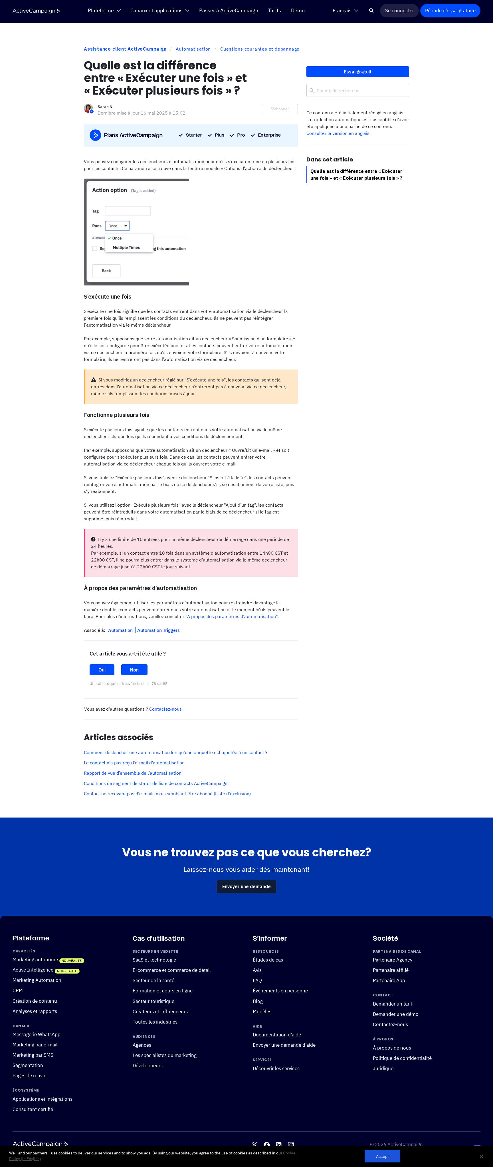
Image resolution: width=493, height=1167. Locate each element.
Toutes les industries (155, 1021)
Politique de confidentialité (402, 1058)
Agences (142, 1045)
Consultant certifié (33, 1109)
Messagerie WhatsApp (36, 1034)
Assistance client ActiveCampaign (125, 49)
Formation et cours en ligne (163, 991)
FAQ (257, 980)
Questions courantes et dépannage (260, 49)
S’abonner (280, 108)
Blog (258, 1001)
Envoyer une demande (246, 886)
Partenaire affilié (391, 970)
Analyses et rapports (35, 1011)
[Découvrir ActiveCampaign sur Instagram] (290, 1144)
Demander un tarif (392, 1004)
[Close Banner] (481, 1156)
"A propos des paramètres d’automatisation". (232, 616)
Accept (382, 1156)
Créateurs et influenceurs (160, 1011)
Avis (257, 970)
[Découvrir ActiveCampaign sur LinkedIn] (278, 1144)
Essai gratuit (358, 72)
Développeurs (148, 1065)
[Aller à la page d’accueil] (36, 11)
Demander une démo (396, 1014)
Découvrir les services (276, 1068)
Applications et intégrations (42, 1099)
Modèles (262, 1011)
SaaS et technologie (154, 960)
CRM (18, 990)
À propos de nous (392, 1048)
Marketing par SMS (33, 1055)
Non (134, 670)
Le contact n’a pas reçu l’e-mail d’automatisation (134, 763)
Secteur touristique (153, 1001)
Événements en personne (280, 991)
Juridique (383, 1068)
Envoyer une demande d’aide (284, 1045)
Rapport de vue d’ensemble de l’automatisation (132, 773)
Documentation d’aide (277, 1035)
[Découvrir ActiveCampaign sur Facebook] (266, 1144)
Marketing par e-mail (35, 1045)
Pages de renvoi (30, 1075)
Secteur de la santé (153, 980)
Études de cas (268, 960)
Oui (102, 670)
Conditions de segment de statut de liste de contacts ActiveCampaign (155, 783)
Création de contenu (35, 1001)
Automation (121, 630)
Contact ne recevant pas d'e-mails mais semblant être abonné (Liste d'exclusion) (167, 793)
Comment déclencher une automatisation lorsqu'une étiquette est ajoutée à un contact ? (176, 752)
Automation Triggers (158, 630)
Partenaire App (389, 980)
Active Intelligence (33, 970)
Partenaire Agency (392, 960)
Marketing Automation (37, 980)
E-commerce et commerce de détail (172, 970)
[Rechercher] (371, 10)
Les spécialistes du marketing (165, 1055)
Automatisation (193, 49)
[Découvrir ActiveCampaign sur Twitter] (254, 1144)
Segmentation (28, 1065)
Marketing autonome (35, 959)
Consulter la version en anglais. (338, 133)
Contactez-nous (165, 709)
